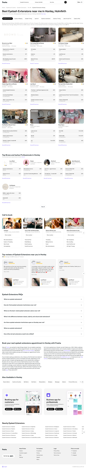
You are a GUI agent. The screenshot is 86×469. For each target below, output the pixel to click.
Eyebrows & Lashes (11, 7)
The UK (29, 7)
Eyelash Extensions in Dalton (69, 426)
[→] (83, 233)
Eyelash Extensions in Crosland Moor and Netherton (31, 437)
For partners (39, 450)
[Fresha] (4, 2)
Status (38, 459)
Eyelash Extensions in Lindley (51, 435)
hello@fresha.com (65, 357)
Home (3, 7)
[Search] (65, 2)
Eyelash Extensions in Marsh (8, 431)
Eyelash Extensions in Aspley (28, 431)
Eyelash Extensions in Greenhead (9, 437)
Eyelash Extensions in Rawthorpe (52, 433)
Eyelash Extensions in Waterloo (69, 435)
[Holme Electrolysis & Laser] (74, 233)
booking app (67, 350)
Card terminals (40, 455)
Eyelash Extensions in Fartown (28, 428)
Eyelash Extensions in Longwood (52, 431)
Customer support (23, 453)
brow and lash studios (28, 350)
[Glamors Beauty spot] (53, 233)
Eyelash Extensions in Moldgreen (52, 426)
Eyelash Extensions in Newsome (9, 435)
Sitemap (21, 457)
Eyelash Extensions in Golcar (51, 428)
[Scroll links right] (83, 432)
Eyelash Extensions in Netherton (52, 437)
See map (43, 13)
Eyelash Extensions (21, 7)
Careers (21, 450)
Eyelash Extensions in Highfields (28, 426)
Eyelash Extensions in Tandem (69, 431)
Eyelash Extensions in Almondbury (70, 428)
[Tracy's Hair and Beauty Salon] (32, 233)
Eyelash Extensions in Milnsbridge (29, 433)
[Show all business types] (82, 382)
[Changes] (11, 233)
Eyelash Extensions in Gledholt (8, 426)
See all (43, 206)
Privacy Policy (56, 450)
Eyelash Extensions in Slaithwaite (70, 437)
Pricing (38, 453)
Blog (20, 455)
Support (38, 457)
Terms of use (56, 455)
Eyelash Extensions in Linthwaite (70, 433)
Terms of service (57, 453)
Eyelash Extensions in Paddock (8, 428)
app (7, 370)
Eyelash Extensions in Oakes (28, 435)
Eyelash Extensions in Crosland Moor (10, 433)
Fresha (7, 347)
